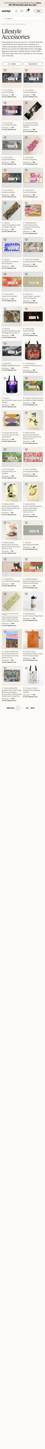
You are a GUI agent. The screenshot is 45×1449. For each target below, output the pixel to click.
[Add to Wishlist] (5, 70)
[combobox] (22, 18)
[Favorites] (21, 11)
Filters (13, 64)
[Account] (16, 11)
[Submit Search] (4, 18)
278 (27, 708)
